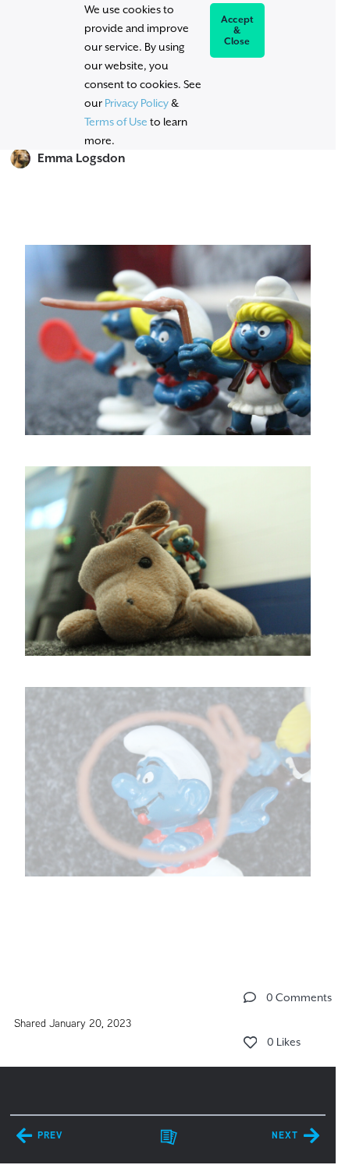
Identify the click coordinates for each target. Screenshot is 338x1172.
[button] (250, 997)
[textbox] (168, 577)
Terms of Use (116, 121)
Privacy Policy (137, 103)
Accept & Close (237, 30)
